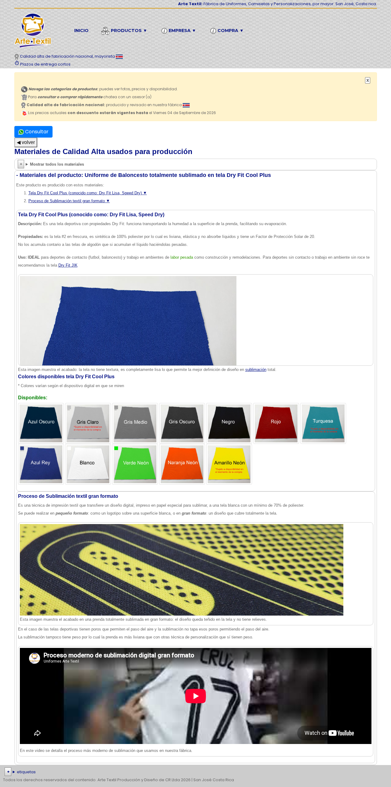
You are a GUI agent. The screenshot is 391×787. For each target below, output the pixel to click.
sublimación (255, 369)
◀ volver (26, 142)
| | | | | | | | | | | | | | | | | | (194, 772)
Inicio (81, 30)
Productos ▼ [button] (128, 30)
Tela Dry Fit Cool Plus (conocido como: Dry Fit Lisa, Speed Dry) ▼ (87, 193)
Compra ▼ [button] (230, 30)
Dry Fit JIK (68, 265)
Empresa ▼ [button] (181, 30)
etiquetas (26, 772)
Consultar (36, 131)
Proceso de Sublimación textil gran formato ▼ (69, 201)
